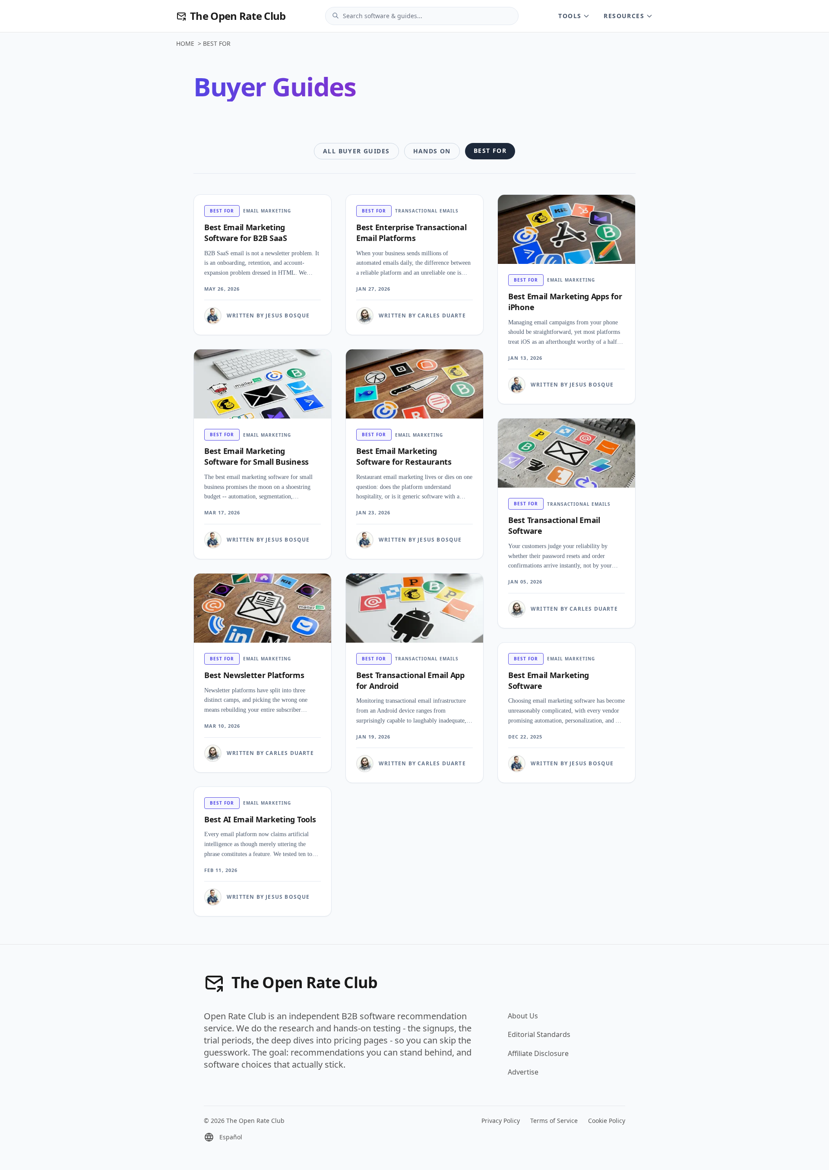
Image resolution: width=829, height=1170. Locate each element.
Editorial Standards (539, 1034)
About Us (523, 1016)
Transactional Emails (427, 211)
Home (185, 43)
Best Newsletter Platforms (254, 675)
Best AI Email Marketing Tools (260, 819)
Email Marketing (267, 211)
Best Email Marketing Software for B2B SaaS (245, 232)
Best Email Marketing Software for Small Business (256, 456)
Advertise (523, 1072)
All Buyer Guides (356, 151)
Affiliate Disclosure (538, 1053)
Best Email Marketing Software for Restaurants (404, 456)
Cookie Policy (606, 1120)
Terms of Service (554, 1120)
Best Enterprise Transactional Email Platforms (411, 232)
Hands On (432, 151)
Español (230, 1137)
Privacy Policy (500, 1120)
